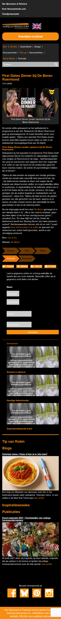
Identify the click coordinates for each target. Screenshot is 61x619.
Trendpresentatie (10, 13)
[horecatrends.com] (15, 26)
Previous (4, 106)
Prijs (27, 250)
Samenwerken (36, 52)
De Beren (38, 209)
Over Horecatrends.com (14, 8)
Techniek (22, 58)
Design (37, 46)
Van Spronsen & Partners (14, 3)
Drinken (13, 46)
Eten (5, 46)
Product (11, 250)
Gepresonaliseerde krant (19, 428)
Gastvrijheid (25, 46)
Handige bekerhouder (18, 400)
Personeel (27, 258)
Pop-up (23, 52)
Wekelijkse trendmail (30, 36)
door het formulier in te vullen (24, 227)
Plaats (42, 250)
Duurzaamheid (10, 52)
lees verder (39, 497)
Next (56, 106)
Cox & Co (12, 237)
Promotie (11, 258)
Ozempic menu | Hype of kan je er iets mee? (24, 454)
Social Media (9, 58)
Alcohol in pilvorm (16, 372)
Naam (9, 287)
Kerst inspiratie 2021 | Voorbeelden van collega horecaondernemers (26, 519)
